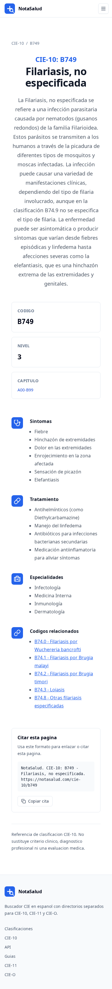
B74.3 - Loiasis (49, 689)
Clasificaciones (19, 928)
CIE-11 (11, 965)
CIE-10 (17, 43)
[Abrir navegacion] (103, 8)
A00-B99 (25, 390)
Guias (10, 956)
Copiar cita (38, 801)
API (8, 947)
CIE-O (10, 974)
